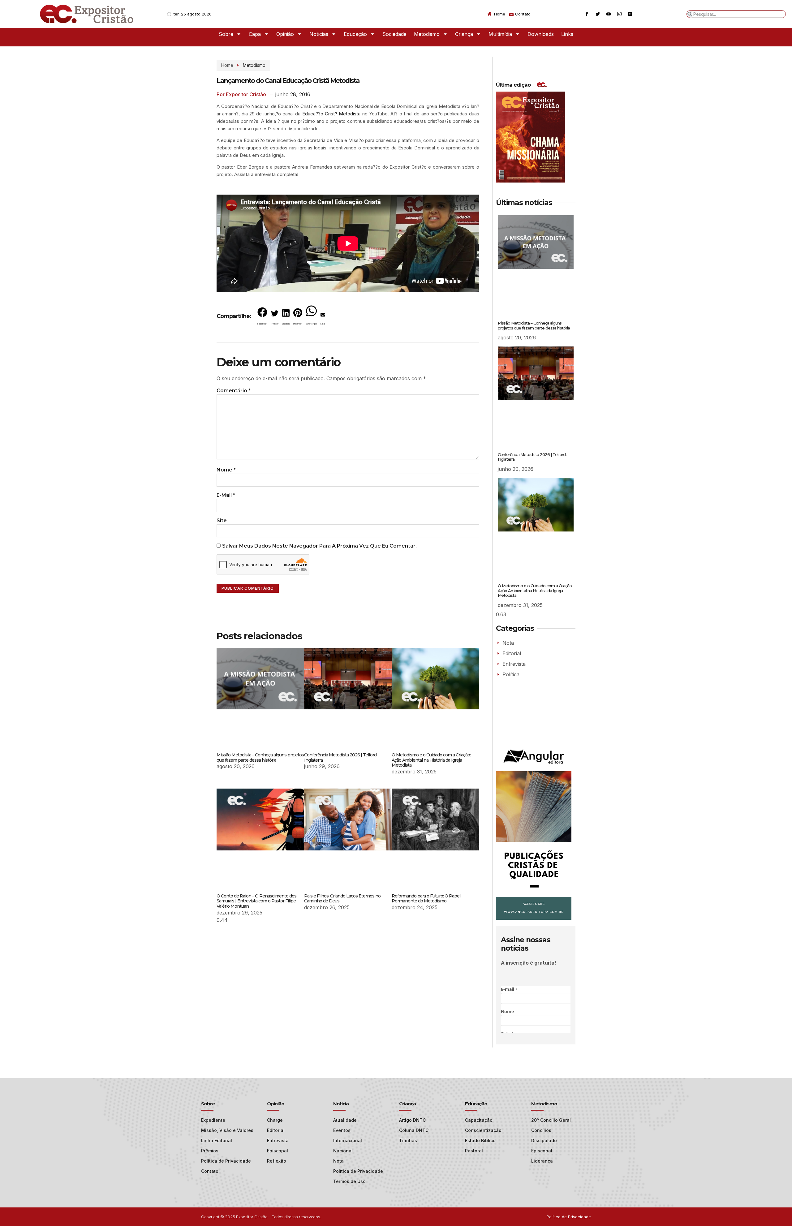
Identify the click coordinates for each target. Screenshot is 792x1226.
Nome (226, 470)
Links (567, 34)
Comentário (234, 391)
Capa (255, 34)
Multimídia (500, 34)
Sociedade (394, 34)
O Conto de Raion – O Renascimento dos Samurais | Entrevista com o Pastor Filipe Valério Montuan (256, 901)
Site (222, 520)
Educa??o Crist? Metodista (331, 114)
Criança (464, 34)
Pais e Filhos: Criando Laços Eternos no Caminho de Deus (342, 898)
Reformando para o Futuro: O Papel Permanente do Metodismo (426, 898)
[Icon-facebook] (587, 14)
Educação (355, 34)
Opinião (285, 34)
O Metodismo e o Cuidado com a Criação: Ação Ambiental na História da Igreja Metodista (431, 760)
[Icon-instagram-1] (619, 14)
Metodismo (427, 34)
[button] (262, 317)
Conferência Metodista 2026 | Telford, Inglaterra (340, 757)
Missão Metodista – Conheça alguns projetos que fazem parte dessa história (260, 757)
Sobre (226, 34)
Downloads (540, 34)
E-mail (226, 495)
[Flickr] (630, 14)
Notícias (318, 34)
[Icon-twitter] (597, 14)
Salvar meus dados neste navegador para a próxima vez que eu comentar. (319, 546)
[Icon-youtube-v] (608, 14)
